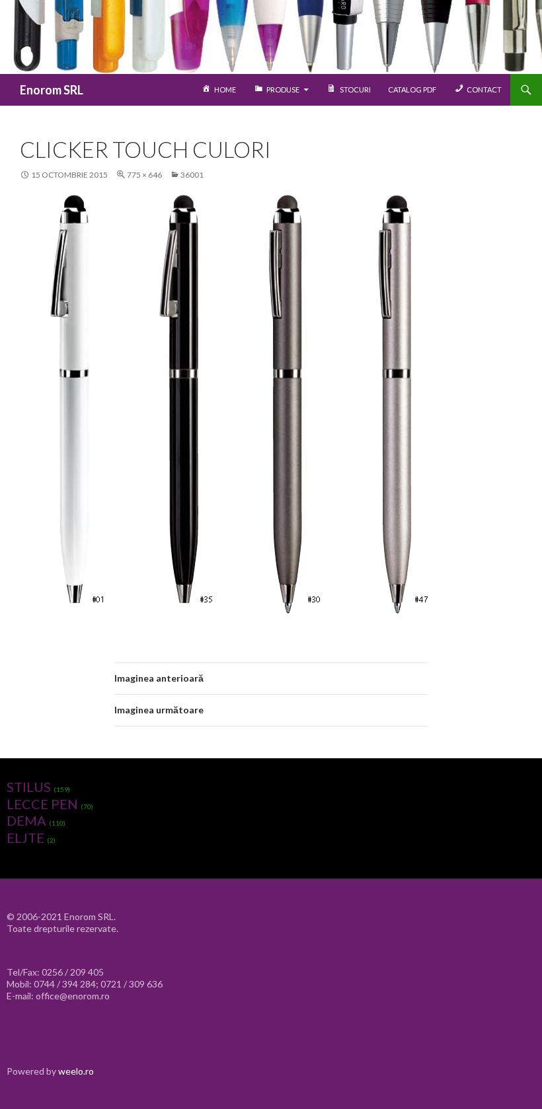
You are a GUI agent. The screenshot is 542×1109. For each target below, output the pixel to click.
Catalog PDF (412, 89)
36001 (192, 175)
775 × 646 (144, 175)
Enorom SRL (51, 90)
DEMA (26, 820)
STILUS (29, 787)
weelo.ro (76, 1071)
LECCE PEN (42, 804)
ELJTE (25, 837)
